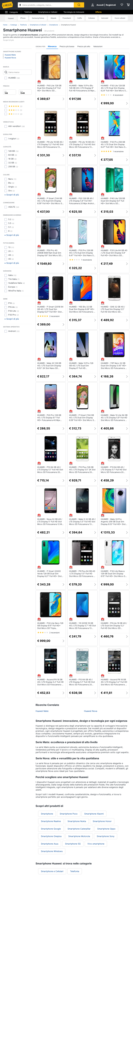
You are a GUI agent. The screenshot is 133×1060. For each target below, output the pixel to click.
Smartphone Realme (51, 821)
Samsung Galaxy (38, 18)
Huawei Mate (10, 55)
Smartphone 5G (73, 843)
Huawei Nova (10, 58)
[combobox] (46, 5)
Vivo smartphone (95, 843)
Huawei (11, 18)
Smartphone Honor (102, 821)
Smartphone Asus (49, 843)
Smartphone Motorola (79, 836)
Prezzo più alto (83, 46)
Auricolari (104, 18)
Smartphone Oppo (106, 828)
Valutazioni (97, 46)
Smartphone (53, 25)
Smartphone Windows (52, 851)
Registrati (111, 5)
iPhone (22, 18)
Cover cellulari (120, 18)
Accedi (100, 5)
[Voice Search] (20, 5)
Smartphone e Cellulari (47, 12)
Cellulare (91, 18)
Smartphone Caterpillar (79, 828)
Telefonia (28, 12)
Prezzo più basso (67, 46)
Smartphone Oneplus (51, 836)
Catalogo (13, 25)
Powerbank (67, 18)
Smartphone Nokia (77, 821)
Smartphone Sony (105, 836)
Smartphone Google (51, 828)
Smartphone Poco (69, 813)
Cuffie (79, 18)
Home (5, 25)
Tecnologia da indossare (74, 12)
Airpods (53, 18)
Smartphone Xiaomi (94, 813)
